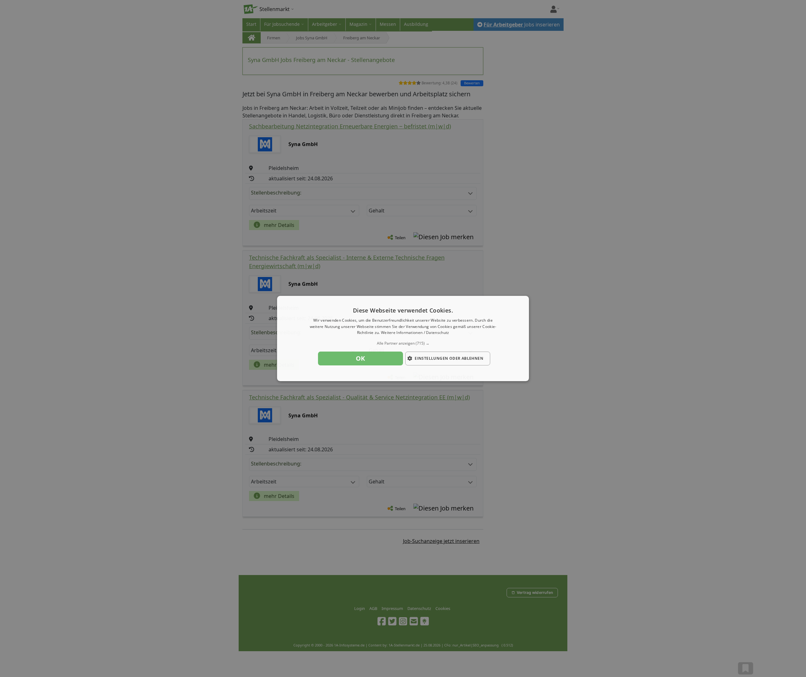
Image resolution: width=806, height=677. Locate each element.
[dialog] (403, 338)
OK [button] (360, 358)
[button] (403, 343)
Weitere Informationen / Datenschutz (415, 333)
